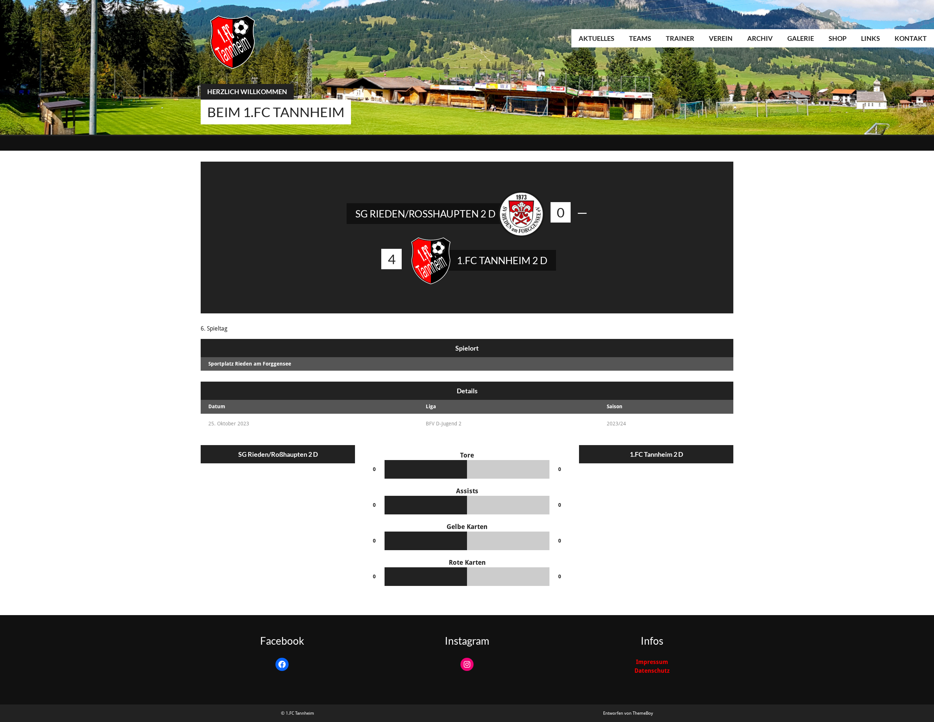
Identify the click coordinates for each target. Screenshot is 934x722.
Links (870, 38)
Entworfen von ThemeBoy (628, 713)
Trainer (680, 38)
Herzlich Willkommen (247, 92)
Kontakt (911, 38)
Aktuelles (596, 38)
